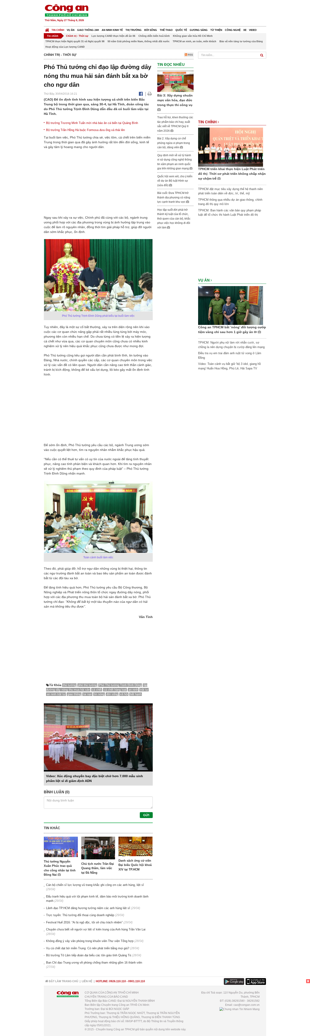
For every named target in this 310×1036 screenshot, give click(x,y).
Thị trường (133, 30)
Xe (244, 30)
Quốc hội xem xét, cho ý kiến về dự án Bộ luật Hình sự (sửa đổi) (174, 181)
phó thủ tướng (87, 685)
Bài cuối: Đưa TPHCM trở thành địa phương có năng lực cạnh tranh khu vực (173, 197)
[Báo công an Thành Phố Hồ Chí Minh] (66, 10)
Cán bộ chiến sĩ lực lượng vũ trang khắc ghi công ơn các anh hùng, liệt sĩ (95, 885)
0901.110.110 (136, 981)
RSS (190, 54)
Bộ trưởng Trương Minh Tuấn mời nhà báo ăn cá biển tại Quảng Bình (92, 123)
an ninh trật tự (56, 694)
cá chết (97, 689)
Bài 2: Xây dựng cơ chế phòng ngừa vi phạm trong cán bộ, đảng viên (173, 143)
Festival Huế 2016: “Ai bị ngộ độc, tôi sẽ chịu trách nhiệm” (84, 922)
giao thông (74, 694)
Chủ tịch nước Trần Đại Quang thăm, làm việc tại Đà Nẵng (97, 868)
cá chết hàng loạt (115, 689)
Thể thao (166, 30)
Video (253, 30)
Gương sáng (199, 30)
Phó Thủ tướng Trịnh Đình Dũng (120, 685)
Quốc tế (181, 30)
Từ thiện (216, 30)
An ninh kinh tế (112, 30)
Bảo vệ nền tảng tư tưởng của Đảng (241, 41)
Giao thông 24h (88, 30)
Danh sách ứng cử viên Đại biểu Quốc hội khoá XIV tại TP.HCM (135, 865)
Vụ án (70, 30)
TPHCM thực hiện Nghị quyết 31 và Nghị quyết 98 (74, 41)
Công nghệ (233, 30)
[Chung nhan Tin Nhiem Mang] (239, 1009)
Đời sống (150, 30)
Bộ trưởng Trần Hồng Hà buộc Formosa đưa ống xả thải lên (85, 130)
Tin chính (58, 30)
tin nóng (99, 694)
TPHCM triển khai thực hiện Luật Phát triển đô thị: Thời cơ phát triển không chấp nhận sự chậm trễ (232, 173)
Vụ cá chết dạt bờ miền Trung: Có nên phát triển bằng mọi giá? (87, 948)
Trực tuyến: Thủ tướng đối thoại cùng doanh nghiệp (80, 915)
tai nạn (87, 694)
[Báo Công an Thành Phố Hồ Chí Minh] (47, 29)
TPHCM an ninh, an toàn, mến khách (194, 41)
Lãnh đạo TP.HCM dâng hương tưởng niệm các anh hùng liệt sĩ (88, 908)
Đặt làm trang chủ (63, 981)
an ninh (133, 689)
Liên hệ (87, 981)
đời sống (112, 694)
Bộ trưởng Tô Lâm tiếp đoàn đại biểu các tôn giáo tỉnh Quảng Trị (88, 955)
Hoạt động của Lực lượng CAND (65, 46)
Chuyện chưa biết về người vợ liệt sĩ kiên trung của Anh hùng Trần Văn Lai (95, 929)
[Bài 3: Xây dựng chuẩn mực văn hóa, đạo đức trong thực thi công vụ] (175, 81)
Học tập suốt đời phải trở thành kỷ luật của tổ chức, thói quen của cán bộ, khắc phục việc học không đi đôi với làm (173, 218)
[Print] (150, 93)
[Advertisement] (183, 13)
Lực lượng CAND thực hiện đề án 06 (113, 36)
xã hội (124, 694)
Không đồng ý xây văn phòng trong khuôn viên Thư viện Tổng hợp (89, 941)
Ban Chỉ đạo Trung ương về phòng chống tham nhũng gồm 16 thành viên (94, 962)
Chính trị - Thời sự (77, 36)
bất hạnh (135, 694)
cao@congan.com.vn (247, 1004)
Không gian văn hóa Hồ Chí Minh (193, 36)
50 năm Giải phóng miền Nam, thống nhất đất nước (139, 41)
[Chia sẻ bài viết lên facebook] (141, 93)
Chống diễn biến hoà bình (154, 36)
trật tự (144, 689)
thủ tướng (69, 685)
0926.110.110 (117, 981)
